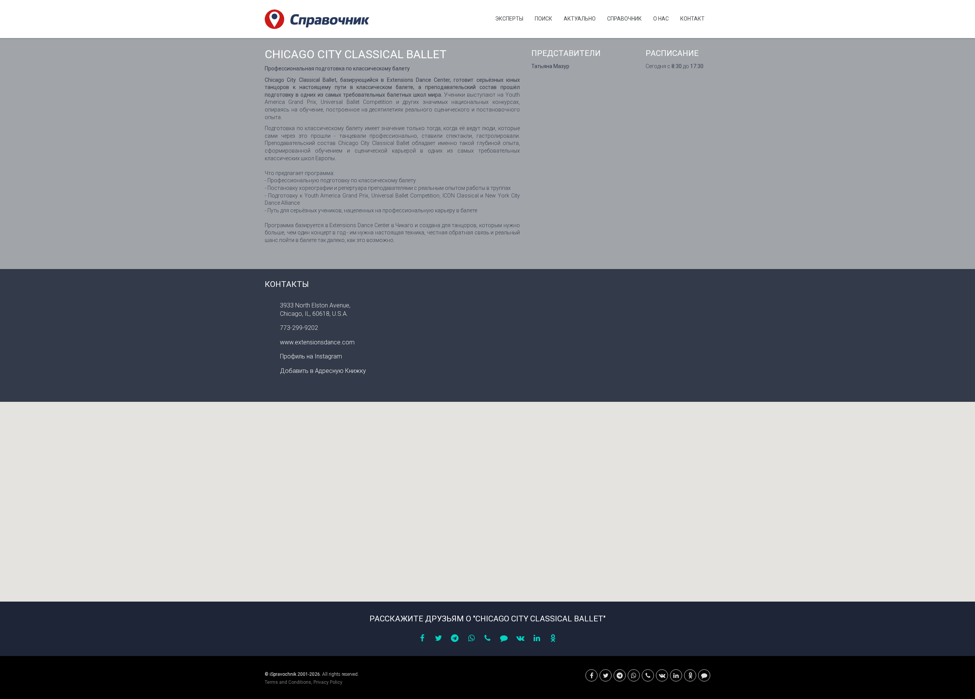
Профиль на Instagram (311, 356)
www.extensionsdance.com (317, 342)
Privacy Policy (327, 682)
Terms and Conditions (288, 682)
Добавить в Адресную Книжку (323, 370)
